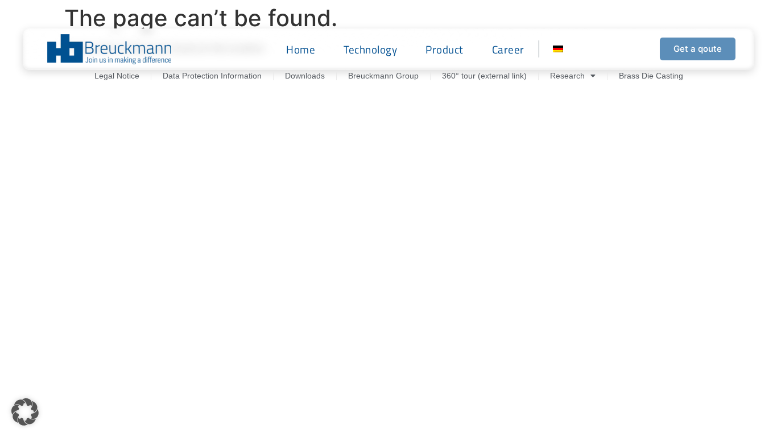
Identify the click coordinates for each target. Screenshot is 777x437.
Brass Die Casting (651, 75)
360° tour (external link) (484, 75)
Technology (370, 49)
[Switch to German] (558, 49)
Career (508, 49)
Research (567, 75)
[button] (25, 412)
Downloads (305, 75)
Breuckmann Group (383, 75)
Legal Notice (116, 75)
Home (300, 49)
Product (444, 49)
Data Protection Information (212, 75)
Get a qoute (697, 48)
